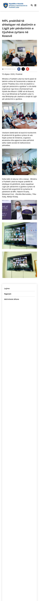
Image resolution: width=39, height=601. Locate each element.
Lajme (7, 289)
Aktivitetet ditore (11, 299)
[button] (19, 69)
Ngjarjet (7, 294)
